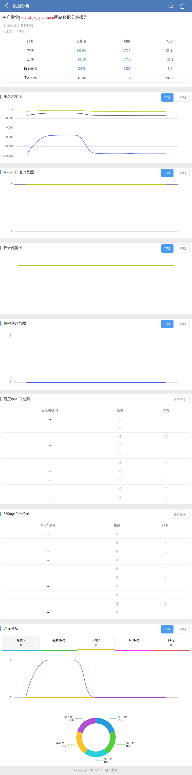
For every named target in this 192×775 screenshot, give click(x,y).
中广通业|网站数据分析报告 (45, 17)
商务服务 (26, 25)
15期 (183, 97)
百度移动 (58, 642)
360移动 (133, 642)
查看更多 (180, 399)
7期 (167, 97)
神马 (171, 642)
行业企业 (10, 25)
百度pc (21, 642)
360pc (96, 642)
